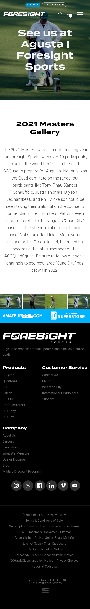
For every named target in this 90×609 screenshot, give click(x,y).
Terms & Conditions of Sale (44, 520)
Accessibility (23, 538)
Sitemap (66, 532)
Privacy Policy (56, 515)
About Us (9, 435)
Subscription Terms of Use (27, 526)
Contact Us (50, 375)
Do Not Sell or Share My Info (54, 538)
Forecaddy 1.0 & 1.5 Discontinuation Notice (44, 555)
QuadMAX (10, 381)
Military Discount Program (22, 471)
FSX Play (9, 411)
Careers (8, 441)
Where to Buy (52, 387)
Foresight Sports (50, 583)
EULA (20, 532)
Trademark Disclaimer (42, 532)
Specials (33, 4)
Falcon (7, 393)
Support (48, 399)
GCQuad (8, 375)
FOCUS (8, 399)
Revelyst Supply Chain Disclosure (44, 543)
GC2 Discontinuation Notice (44, 549)
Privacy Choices (67, 561)
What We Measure (16, 453)
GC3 (6, 387)
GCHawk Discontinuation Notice (31, 561)
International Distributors (60, 393)
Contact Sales (54, 4)
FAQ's (46, 381)
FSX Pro (9, 417)
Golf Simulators (14, 405)
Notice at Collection (45, 566)
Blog (6, 465)
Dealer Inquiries (14, 459)
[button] (85, 301)
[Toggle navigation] (80, 14)
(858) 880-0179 (33, 515)
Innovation (10, 447)
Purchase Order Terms (64, 526)
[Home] (24, 15)
